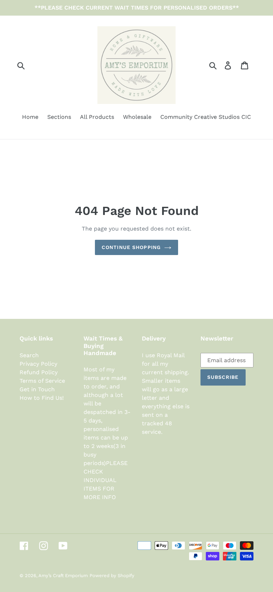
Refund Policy (39, 372)
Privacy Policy (38, 363)
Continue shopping (131, 247)
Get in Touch (37, 389)
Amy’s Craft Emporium (63, 575)
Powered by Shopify (112, 575)
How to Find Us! (42, 397)
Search (29, 355)
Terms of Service (42, 380)
